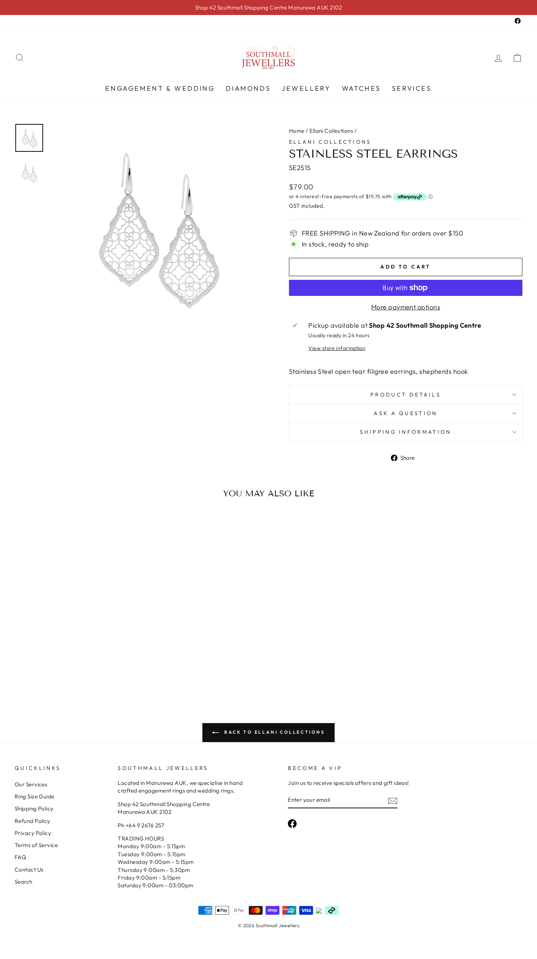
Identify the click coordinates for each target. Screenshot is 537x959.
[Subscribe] (392, 800)
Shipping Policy (34, 808)
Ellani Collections (331, 130)
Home (297, 130)
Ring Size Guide (34, 796)
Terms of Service (36, 845)
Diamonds (248, 88)
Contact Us (29, 869)
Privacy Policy (33, 833)
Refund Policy (32, 820)
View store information (336, 348)
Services (412, 88)
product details (405, 394)
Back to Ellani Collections (273, 732)
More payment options (405, 307)
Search (24, 881)
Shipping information (405, 432)
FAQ (20, 857)
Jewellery (306, 88)
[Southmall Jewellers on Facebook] (292, 823)
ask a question (405, 413)
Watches (361, 88)
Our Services (31, 784)
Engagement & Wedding (160, 88)
